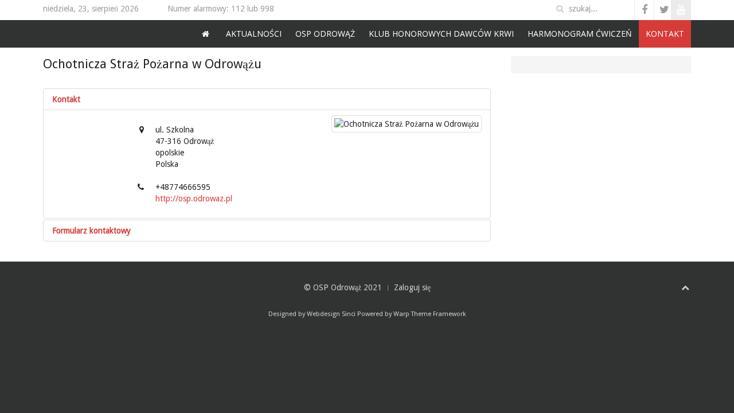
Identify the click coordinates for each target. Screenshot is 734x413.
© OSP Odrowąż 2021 (343, 287)
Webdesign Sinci (331, 314)
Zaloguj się (412, 287)
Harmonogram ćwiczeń (580, 33)
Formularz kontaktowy (91, 230)
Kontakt (665, 33)
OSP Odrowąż (325, 33)
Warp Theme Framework (429, 314)
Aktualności (254, 33)
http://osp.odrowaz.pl (193, 198)
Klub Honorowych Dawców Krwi (441, 33)
